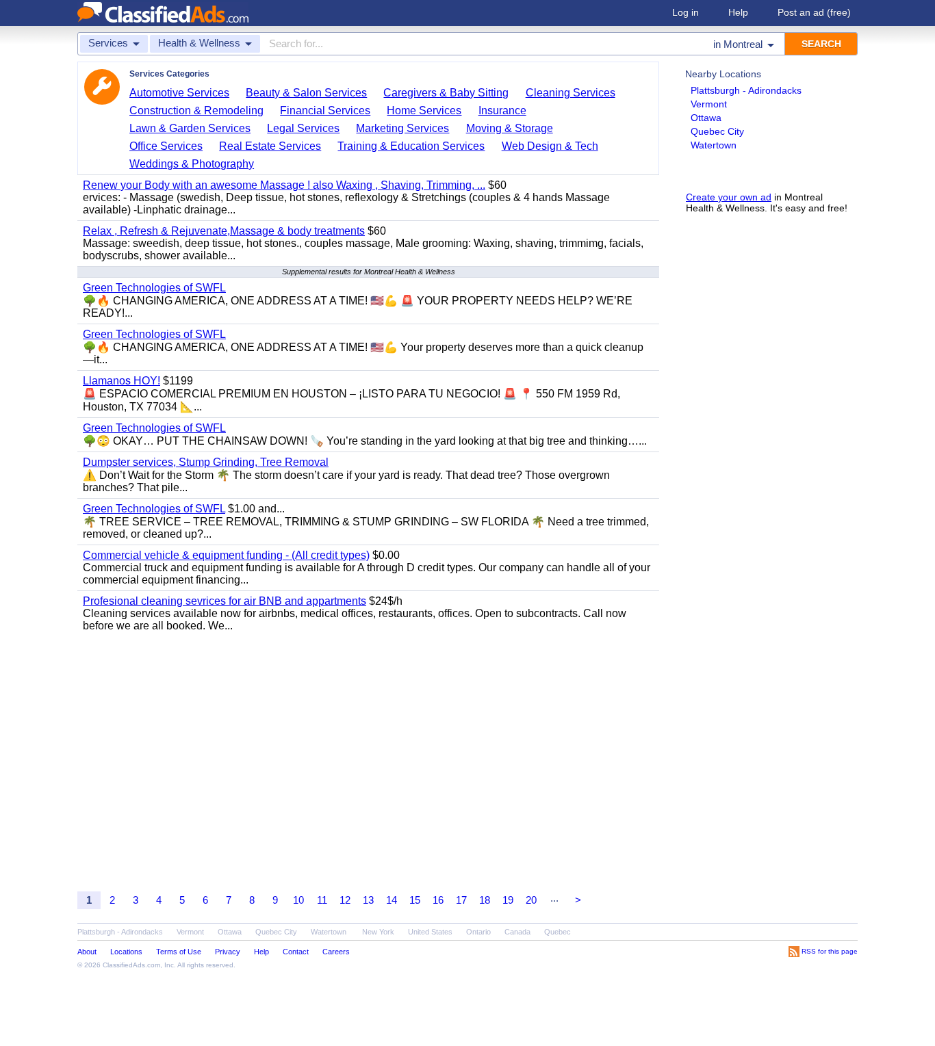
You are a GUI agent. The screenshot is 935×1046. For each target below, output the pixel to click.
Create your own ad (728, 197)
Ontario (478, 932)
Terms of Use (178, 951)
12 (345, 900)
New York (378, 932)
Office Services (166, 146)
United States (430, 932)
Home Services (424, 110)
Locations (126, 951)
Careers (336, 951)
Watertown (714, 145)
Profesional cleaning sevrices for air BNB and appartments (224, 601)
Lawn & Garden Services (190, 128)
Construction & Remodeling (196, 110)
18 (484, 900)
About (87, 951)
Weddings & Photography (191, 164)
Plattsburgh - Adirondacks (746, 90)
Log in (685, 12)
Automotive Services (179, 93)
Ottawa (706, 117)
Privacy (227, 951)
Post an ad (814, 12)
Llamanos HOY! (121, 381)
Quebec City (717, 131)
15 (414, 900)
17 (461, 900)
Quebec (557, 932)
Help (738, 12)
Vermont (709, 104)
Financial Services (325, 110)
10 (298, 900)
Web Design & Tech (550, 146)
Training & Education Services (411, 146)
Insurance (502, 110)
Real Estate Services (270, 146)
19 (507, 900)
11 (322, 900)
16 (438, 900)
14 (391, 900)
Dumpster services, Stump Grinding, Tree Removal (206, 462)
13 (368, 900)
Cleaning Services (570, 93)
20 (531, 900)
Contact (296, 951)
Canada (517, 932)
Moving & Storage (509, 128)
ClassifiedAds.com (131, 965)
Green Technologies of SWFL (154, 287)
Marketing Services (402, 128)
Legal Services (303, 128)
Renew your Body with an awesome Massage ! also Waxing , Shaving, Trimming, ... (284, 185)
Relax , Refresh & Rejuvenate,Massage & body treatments (224, 231)
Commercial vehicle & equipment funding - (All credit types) (226, 555)
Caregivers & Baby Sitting (446, 93)
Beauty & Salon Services (306, 93)
